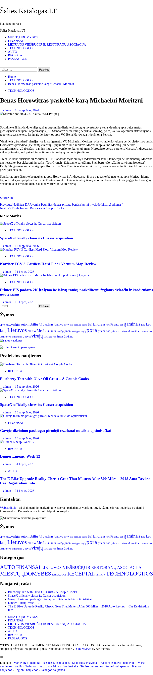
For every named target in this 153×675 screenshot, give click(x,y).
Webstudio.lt (8, 507)
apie (2, 324)
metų (47, 331)
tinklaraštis (17, 336)
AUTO (12, 51)
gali (121, 325)
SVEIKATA (99, 575)
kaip (3, 331)
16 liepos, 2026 (24, 302)
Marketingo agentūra (27, 662)
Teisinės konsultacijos (56, 662)
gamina (131, 324)
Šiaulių (60, 336)
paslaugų (81, 331)
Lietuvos (17, 330)
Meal (40, 331)
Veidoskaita (70, 666)
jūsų (143, 324)
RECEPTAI (15, 55)
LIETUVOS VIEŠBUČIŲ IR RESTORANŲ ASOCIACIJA (47, 44)
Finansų (114, 324)
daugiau (77, 324)
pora (91, 330)
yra (54, 336)
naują (74, 331)
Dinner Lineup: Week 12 (20, 456)
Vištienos (48, 337)
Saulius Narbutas (25, 666)
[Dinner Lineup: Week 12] (17, 442)
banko (58, 324)
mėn (68, 331)
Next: (32, 208)
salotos (131, 331)
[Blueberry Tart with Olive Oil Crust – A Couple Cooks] (36, 364)
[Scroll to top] (1, 652)
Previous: (61, 204)
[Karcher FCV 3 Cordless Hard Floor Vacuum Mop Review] (39, 249)
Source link (7, 197)
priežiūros (104, 331)
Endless (99, 324)
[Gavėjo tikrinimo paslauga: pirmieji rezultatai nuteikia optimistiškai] (43, 416)
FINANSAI (15, 41)
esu (108, 324)
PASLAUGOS (17, 59)
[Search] (1, 65)
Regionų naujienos (26, 670)
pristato (115, 331)
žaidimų (68, 336)
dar (71, 325)
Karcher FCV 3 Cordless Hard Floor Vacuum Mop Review (48, 264)
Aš (40, 324)
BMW (66, 325)
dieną (84, 325)
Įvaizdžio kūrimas (49, 666)
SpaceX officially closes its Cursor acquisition (36, 238)
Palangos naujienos (53, 670)
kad (148, 324)
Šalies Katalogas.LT (28, 11)
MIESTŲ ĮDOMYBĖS (23, 37)
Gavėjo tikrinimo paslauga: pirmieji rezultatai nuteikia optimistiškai (55, 430)
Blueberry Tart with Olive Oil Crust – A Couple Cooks (44, 379)
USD (25, 336)
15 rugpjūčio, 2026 (27, 246)
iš (139, 324)
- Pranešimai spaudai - (118, 666)
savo (137, 331)
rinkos (123, 331)
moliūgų (61, 331)
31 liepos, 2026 (24, 271)
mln (53, 331)
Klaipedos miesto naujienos (118, 662)
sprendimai (147, 331)
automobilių (29, 324)
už (29, 337)
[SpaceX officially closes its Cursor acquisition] (30, 223)
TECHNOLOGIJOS (21, 48)
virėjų (37, 335)
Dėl (90, 324)
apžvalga (12, 324)
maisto (32, 331)
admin (7, 110)
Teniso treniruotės (91, 666)
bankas (48, 324)
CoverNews (83, 648)
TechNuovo (5, 336)
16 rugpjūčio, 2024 (27, 110)
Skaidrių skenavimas (85, 662)
